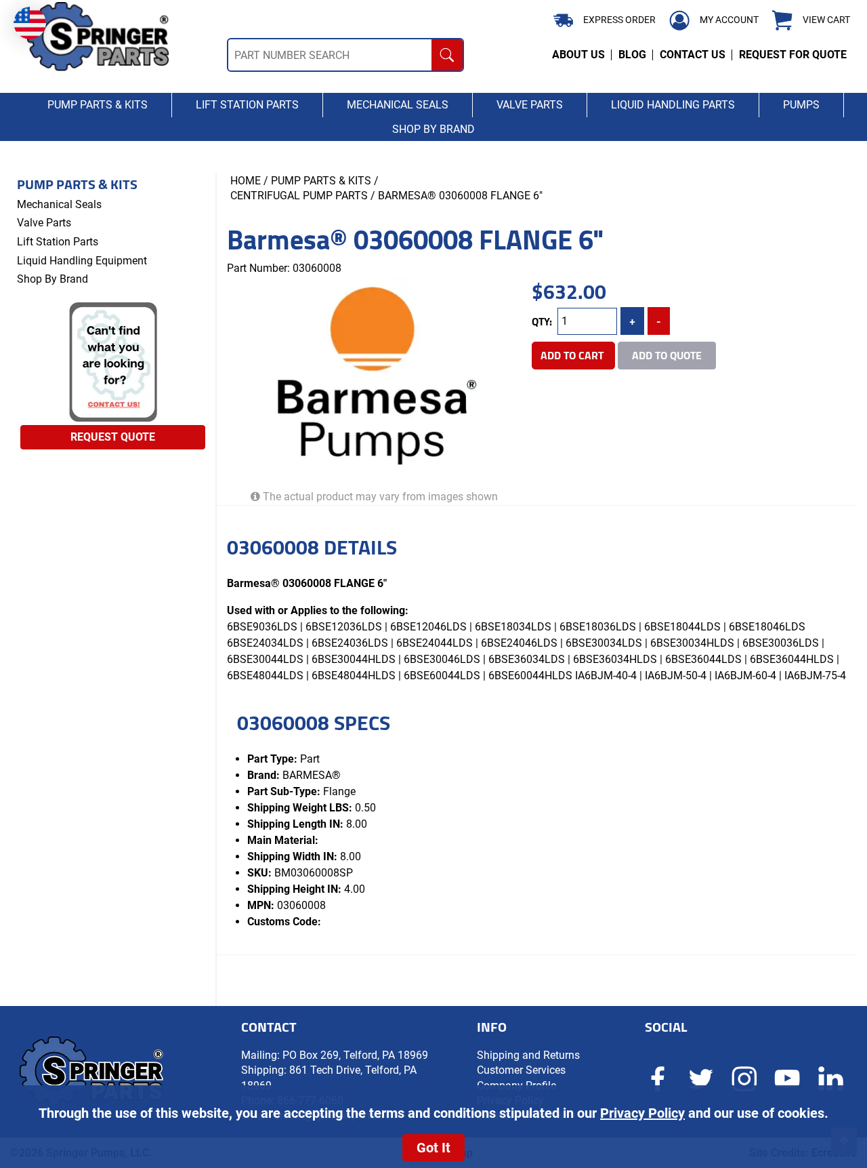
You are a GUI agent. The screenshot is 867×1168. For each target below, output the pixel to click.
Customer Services (521, 1070)
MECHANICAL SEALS (397, 104)
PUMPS (801, 104)
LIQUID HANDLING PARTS (673, 104)
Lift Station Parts (57, 241)
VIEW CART (826, 20)
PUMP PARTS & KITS (97, 104)
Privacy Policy (642, 1113)
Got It (433, 1148)
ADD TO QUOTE (667, 355)
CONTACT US (692, 54)
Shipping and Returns (528, 1055)
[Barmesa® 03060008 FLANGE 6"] (374, 378)
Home (245, 180)
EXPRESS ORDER (619, 19)
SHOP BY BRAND (433, 129)
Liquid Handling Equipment (82, 260)
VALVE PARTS (529, 104)
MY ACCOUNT (729, 19)
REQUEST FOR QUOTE (793, 54)
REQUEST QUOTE (112, 436)
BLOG (632, 54)
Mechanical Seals (59, 204)
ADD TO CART (573, 355)
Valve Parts (44, 222)
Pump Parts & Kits (77, 184)
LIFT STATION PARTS (247, 104)
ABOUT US (578, 54)
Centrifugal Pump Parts (299, 195)
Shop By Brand (52, 279)
